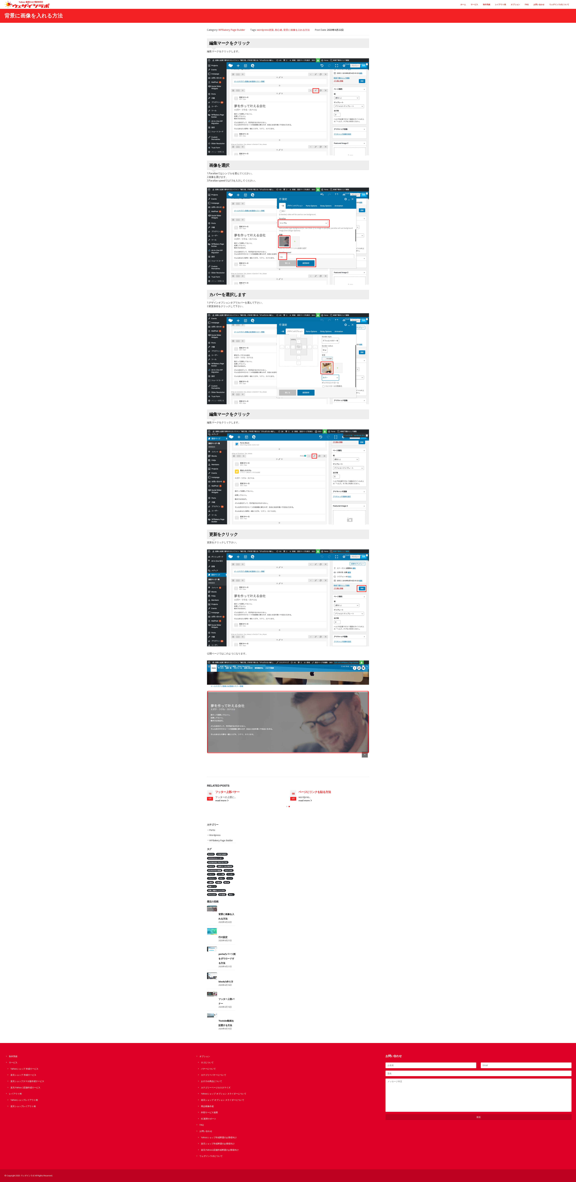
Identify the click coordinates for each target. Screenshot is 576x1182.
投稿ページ (212, 886)
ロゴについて (207, 1062)
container (221, 854)
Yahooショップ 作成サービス (24, 1068)
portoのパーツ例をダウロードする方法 (227, 958)
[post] (212, 908)
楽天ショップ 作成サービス (23, 1074)
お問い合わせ (539, 4)
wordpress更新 (265, 29)
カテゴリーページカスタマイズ (215, 1087)
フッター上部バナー (310, 791)
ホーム (463, 4)
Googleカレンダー (215, 858)
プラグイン (212, 878)
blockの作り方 (226, 981)
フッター (230, 874)
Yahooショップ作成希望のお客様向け (219, 1137)
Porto (212, 829)
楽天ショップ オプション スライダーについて (222, 1099)
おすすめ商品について (211, 1081)
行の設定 (220, 791)
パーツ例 (221, 874)
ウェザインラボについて (559, 4)
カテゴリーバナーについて (213, 1074)
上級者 (210, 882)
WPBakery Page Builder (231, 29)
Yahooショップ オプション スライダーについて (223, 1093)
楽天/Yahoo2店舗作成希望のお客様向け (220, 1149)
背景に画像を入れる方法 (296, 29)
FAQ (527, 4)
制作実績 (486, 4)
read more (221, 800)
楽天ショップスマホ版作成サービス (27, 1081)
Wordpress (214, 835)
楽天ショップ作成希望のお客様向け (218, 1143)
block (211, 854)
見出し (231, 895)
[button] (287, 806)
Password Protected (217, 862)
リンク (229, 878)
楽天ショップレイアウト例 (23, 1106)
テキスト (211, 874)
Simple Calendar (225, 866)
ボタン (221, 878)
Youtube (228, 870)
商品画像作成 (207, 1106)
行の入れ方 (212, 895)
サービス (474, 4)
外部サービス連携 (209, 1112)
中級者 (218, 882)
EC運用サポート (208, 1118)
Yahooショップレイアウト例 (24, 1099)
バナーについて (208, 1068)
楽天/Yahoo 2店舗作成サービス (25, 1087)
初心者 (278, 29)
